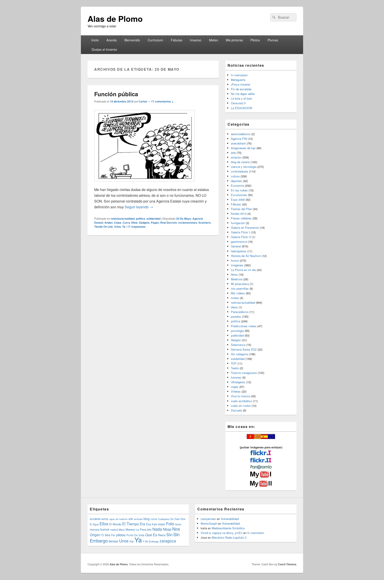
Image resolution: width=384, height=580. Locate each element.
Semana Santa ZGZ (244, 349)
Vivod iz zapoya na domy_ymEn (221, 533)
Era (142, 523)
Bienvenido (132, 40)
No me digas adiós (243, 94)
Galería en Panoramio (245, 227)
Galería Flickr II (241, 237)
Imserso (195, 40)
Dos (182, 519)
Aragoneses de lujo (243, 148)
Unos (117, 227)
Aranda (111, 40)
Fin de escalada (241, 89)
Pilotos (255, 40)
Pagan (155, 223)
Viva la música (240, 396)
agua (112, 519)
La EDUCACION (241, 108)
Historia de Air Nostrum (246, 256)
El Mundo (115, 524)
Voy (131, 541)
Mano (122, 529)
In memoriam (239, 75)
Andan (108, 223)
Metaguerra (238, 80)
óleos (234, 307)
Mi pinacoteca (240, 284)
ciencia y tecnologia (243, 167)
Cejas (117, 223)
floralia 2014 (238, 213)
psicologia (237, 331)
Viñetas (236, 391)
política (140, 219)
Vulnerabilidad (230, 519)
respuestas (136, 227)
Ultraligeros (238, 382)
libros (234, 274)
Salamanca (238, 345)
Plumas (273, 40)
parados (236, 316)
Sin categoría (239, 354)
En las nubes (239, 190)
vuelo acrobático (241, 401)
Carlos (143, 101)
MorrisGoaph (209, 523)
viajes (234, 387)
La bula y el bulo (241, 98)
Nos (176, 529)
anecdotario (238, 143)
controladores (239, 171)
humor (235, 260)
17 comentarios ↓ (162, 101)
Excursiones (239, 195)
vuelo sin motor (241, 405)
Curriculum (155, 40)
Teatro (235, 368)
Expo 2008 (238, 199)
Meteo (213, 40)
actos (104, 519)
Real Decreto (168, 223)
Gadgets (144, 223)
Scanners (204, 223)
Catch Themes (287, 564)
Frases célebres (241, 218)
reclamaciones (187, 223)
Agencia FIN (239, 138)
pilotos (121, 534)
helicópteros (238, 251)
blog (147, 518)
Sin (169, 534)
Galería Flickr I (240, 232)
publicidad (237, 335)
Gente (178, 524)
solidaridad (153, 219)
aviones (138, 519)
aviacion (236, 157)
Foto (170, 523)
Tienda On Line (103, 227)
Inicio (95, 40)
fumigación (238, 223)
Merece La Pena (136, 529)
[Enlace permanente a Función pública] (144, 183)
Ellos (134, 223)
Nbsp (167, 529)
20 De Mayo (183, 219)
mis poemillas (240, 288)
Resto (162, 535)
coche (153, 519)
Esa (148, 524)
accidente (95, 519)
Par (113, 535)
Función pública (116, 94)
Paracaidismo (239, 312)
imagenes (237, 265)
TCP (233, 363)
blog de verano (240, 162)
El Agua (94, 524)
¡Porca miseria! (240, 84)
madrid (114, 529)
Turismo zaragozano (244, 373)
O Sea (105, 535)
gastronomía (239, 241)
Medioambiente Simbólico (228, 528)
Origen (95, 534)
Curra (126, 223)
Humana (94, 529)
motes (235, 298)
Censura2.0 (238, 103)
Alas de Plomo (115, 18)
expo (161, 524)
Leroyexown (208, 519)
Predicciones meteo (243, 326)
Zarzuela (236, 410)
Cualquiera (164, 519)
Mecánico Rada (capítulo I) (229, 537)
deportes (236, 181)
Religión (236, 340)
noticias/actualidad (123, 219)
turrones (236, 377)
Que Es (151, 534)
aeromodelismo (240, 134)
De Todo (175, 519)
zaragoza (168, 541)
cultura (235, 176)
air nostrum (122, 519)
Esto (154, 524)
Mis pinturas (234, 40)
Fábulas (176, 40)
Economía (237, 185)
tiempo (113, 541)
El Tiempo (130, 523)
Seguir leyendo (139, 206)
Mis (149, 529)
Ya (123, 227)
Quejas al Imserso (104, 49)
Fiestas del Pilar (241, 209)
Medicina (236, 279)
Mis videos (238, 293)
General (236, 246)
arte (233, 153)
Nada (157, 529)
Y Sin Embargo (151, 541)
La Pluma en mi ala (243, 270)
